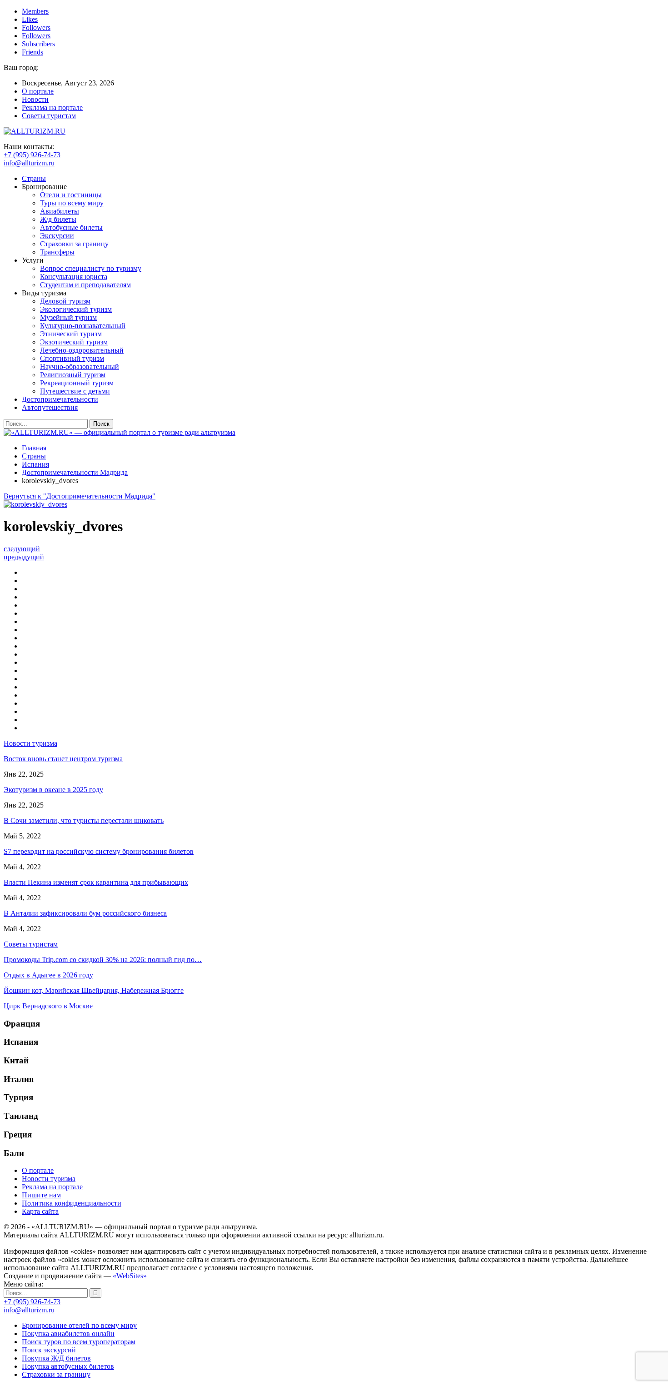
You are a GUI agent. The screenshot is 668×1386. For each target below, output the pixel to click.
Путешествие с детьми (75, 391)
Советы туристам (49, 116)
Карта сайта (40, 1211)
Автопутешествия (50, 407)
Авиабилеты (59, 211)
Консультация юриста (73, 276)
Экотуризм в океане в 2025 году (53, 789)
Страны (34, 178)
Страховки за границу (74, 244)
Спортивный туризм (72, 358)
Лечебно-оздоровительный (82, 350)
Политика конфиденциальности (71, 1203)
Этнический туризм (71, 334)
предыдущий (24, 557)
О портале (38, 91)
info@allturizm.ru (29, 163)
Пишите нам (41, 1195)
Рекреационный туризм (77, 383)
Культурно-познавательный (82, 325)
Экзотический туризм (74, 342)
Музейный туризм (68, 317)
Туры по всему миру (72, 203)
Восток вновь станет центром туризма (63, 759)
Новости (35, 99)
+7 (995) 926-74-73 (32, 155)
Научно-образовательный (79, 366)
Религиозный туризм (72, 375)
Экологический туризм (76, 309)
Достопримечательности (60, 399)
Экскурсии (57, 235)
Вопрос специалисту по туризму (90, 268)
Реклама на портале (52, 107)
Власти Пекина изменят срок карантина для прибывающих (96, 882)
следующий (22, 549)
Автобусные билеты (71, 227)
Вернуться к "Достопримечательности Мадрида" (79, 496)
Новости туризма (48, 1178)
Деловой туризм (65, 301)
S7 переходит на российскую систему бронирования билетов (99, 851)
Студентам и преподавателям (85, 285)
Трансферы (57, 252)
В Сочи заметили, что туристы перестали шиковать (84, 820)
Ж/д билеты (58, 219)
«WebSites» (130, 1276)
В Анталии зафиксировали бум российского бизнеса (85, 913)
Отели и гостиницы (71, 195)
